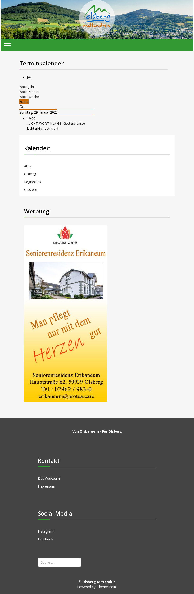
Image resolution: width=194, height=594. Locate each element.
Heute (24, 101)
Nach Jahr (26, 86)
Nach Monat (29, 91)
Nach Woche (29, 96)
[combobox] (59, 562)
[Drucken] (28, 77)
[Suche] (21, 106)
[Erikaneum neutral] (65, 313)
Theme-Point (107, 587)
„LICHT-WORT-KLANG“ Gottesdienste (56, 123)
